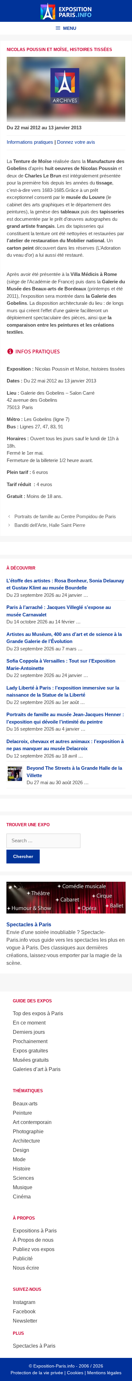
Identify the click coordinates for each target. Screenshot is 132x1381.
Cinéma (22, 1196)
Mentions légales (104, 1372)
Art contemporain (32, 1122)
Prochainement (30, 1041)
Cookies (75, 1372)
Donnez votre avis (76, 142)
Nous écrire (26, 1268)
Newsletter (25, 1321)
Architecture (26, 1141)
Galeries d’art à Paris (37, 1069)
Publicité (23, 1258)
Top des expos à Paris (38, 1013)
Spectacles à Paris (34, 1346)
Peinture (22, 1113)
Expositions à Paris (35, 1230)
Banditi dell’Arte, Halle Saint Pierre (49, 525)
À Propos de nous (33, 1240)
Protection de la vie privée (37, 1372)
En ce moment (29, 1022)
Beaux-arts (25, 1103)
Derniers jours (29, 1032)
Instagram (24, 1302)
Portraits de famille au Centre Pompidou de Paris (65, 516)
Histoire (21, 1168)
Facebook (24, 1311)
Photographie (28, 1131)
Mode (19, 1159)
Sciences (23, 1178)
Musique (22, 1187)
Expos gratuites (30, 1050)
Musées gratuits (31, 1060)
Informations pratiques (30, 142)
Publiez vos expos (33, 1249)
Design (21, 1150)
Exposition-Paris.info (54, 1365)
